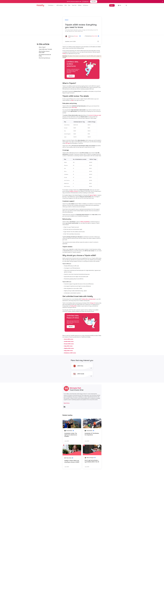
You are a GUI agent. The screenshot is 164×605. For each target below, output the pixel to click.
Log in (111, 5)
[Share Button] (98, 41)
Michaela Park (75, 388)
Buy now (71, 326)
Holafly (64, 53)
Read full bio (67, 403)
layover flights (93, 195)
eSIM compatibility (84, 221)
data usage (74, 107)
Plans (69, 5)
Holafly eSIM (73, 306)
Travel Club (74, 5)
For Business (85, 5)
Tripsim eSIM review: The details (45, 49)
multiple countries (73, 191)
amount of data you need (95, 115)
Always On (92, 303)
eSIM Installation (59, 5)
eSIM (72, 100)
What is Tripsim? (42, 47)
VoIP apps (67, 143)
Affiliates (79, 5)
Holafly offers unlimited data (88, 299)
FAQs (66, 5)
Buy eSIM (94, 1)
